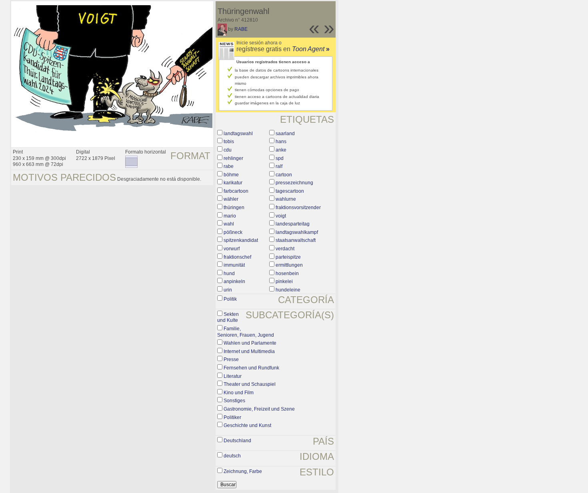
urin (228, 290)
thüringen (234, 207)
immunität (234, 265)
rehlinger (233, 158)
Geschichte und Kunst (247, 425)
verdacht (285, 248)
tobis (229, 141)
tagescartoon (290, 191)
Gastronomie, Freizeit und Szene (259, 409)
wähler (231, 199)
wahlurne (286, 199)
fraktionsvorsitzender (298, 207)
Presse (231, 359)
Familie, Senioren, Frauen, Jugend (245, 332)
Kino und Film (239, 392)
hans (281, 141)
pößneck (233, 232)
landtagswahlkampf (297, 232)
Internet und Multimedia (249, 351)
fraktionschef (237, 257)
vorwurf (232, 248)
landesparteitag (293, 224)
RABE (241, 29)
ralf (279, 166)
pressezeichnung (294, 183)
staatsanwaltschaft (296, 240)
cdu (228, 150)
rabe (229, 166)
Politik (230, 299)
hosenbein (287, 273)
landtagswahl (238, 133)
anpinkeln (234, 281)
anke (281, 150)
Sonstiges (234, 400)
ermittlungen (289, 265)
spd (280, 158)
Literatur (233, 376)
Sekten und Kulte (228, 317)
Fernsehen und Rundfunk (251, 368)
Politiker (232, 417)
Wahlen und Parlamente (250, 343)
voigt (281, 216)
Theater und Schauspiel (250, 384)
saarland (285, 133)
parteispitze (288, 257)
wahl (229, 224)
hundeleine (288, 290)
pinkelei (284, 281)
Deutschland (237, 440)
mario (230, 216)
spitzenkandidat (241, 240)
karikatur (233, 183)
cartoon (284, 175)
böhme (231, 175)
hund (229, 273)
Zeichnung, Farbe (243, 471)
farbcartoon (236, 191)
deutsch (232, 456)
